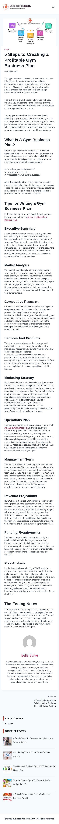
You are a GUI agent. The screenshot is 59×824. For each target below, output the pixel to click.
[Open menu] (53, 7)
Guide (6, 50)
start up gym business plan (16, 428)
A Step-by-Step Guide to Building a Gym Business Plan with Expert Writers (45, 701)
